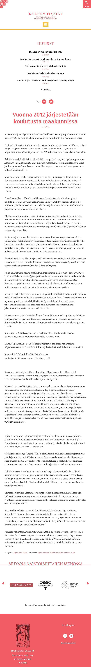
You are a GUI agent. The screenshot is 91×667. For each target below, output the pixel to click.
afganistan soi (43, 552)
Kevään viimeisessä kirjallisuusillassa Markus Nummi (45, 59)
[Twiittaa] (51, 102)
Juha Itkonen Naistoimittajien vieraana (45, 73)
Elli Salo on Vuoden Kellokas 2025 (45, 52)
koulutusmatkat (56, 552)
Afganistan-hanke (20, 552)
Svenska (88, 7)
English (85, 7)
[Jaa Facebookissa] (44, 102)
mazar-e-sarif (69, 552)
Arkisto (47, 89)
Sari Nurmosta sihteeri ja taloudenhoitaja (45, 66)
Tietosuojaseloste (68, 643)
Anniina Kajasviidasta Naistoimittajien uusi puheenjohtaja (45, 80)
